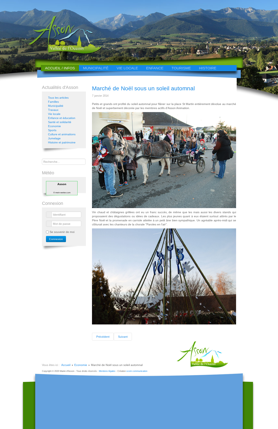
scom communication (136, 371)
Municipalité (95, 68)
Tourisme (181, 68)
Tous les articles (58, 97)
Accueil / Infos (60, 68)
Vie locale (127, 68)
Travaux (53, 109)
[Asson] (62, 53)
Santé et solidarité (59, 122)
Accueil (65, 365)
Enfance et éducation (61, 118)
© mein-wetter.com (61, 192)
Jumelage (54, 138)
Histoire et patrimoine (62, 142)
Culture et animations (62, 134)
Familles (53, 101)
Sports (52, 130)
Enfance (154, 68)
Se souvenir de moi (62, 232)
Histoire (207, 68)
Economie (54, 126)
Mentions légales (107, 371)
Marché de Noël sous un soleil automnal (143, 88)
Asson (61, 184)
